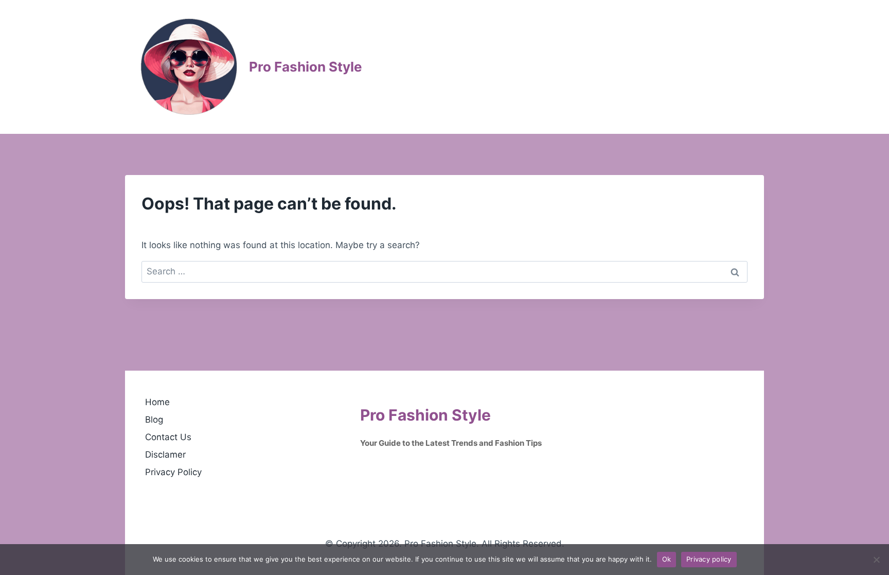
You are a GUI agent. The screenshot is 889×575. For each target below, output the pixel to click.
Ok (666, 559)
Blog (154, 419)
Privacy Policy (173, 472)
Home (157, 402)
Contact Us (168, 437)
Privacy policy (709, 559)
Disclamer (165, 454)
